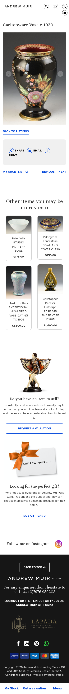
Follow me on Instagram (28, 543)
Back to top (33, 567)
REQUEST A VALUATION (34, 428)
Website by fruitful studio (48, 674)
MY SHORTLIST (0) (15, 171)
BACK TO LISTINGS (16, 131)
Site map (26, 674)
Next (62, 171)
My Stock (11, 688)
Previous (47, 171)
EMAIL (37, 150)
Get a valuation (34, 688)
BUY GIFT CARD (34, 516)
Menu (57, 688)
